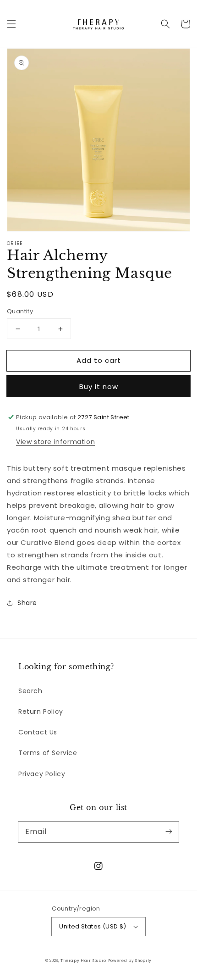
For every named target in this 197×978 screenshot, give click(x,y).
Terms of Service (47, 752)
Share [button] (27, 602)
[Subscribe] (169, 832)
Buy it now (98, 386)
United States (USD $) (92, 926)
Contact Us (37, 732)
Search (30, 690)
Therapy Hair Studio (83, 960)
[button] (11, 24)
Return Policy (40, 711)
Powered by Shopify (130, 960)
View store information (55, 441)
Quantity (20, 311)
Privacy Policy (41, 773)
